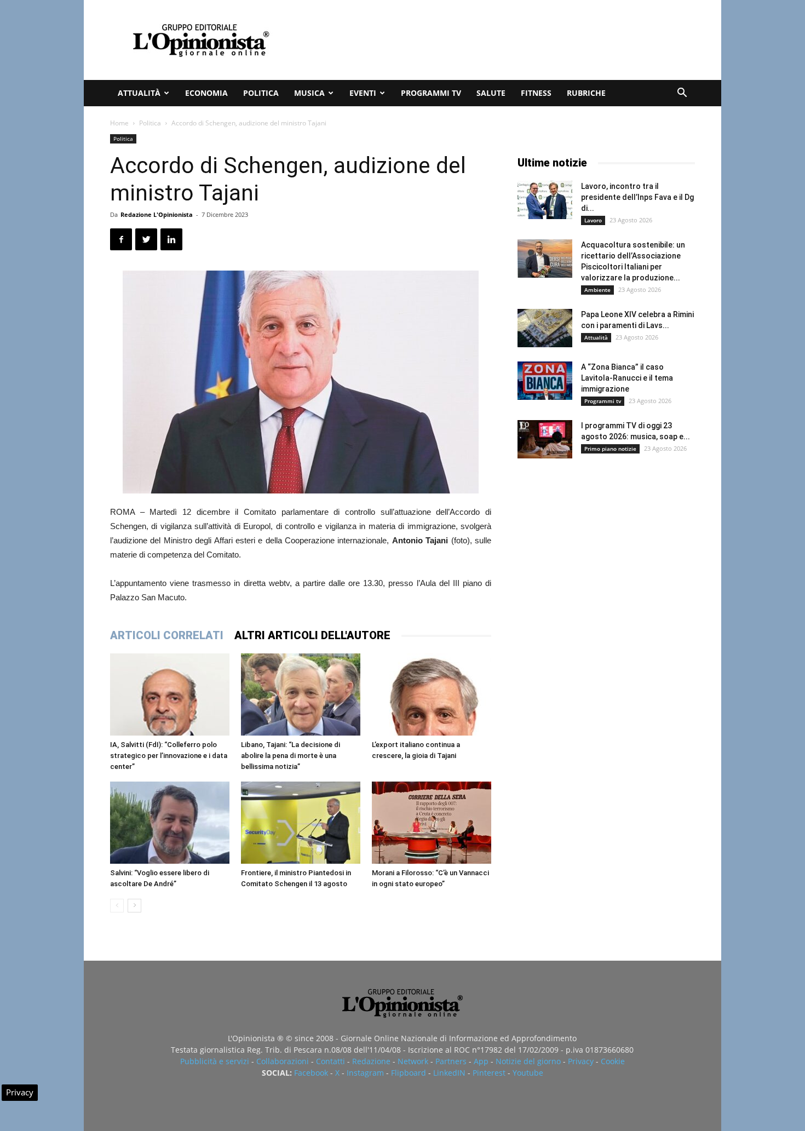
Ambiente (597, 290)
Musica (309, 93)
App (481, 1061)
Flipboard (408, 1072)
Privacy (581, 1061)
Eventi (362, 93)
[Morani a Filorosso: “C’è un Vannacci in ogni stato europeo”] (431, 823)
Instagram (365, 1072)
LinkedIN (449, 1072)
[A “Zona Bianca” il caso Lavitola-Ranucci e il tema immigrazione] (545, 380)
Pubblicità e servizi (214, 1061)
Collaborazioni (282, 1061)
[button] (682, 94)
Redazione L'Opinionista (156, 214)
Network (413, 1061)
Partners (451, 1061)
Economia (206, 93)
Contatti (330, 1061)
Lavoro (593, 220)
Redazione (371, 1061)
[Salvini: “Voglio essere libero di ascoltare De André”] (169, 823)
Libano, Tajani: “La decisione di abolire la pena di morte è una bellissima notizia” (290, 755)
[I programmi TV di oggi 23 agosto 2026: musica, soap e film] (545, 439)
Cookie (613, 1061)
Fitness (536, 93)
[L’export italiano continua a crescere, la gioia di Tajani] (431, 694)
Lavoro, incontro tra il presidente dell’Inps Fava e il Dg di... (637, 197)
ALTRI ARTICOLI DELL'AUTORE (312, 635)
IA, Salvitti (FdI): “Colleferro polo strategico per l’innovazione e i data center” (168, 755)
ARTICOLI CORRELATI (166, 635)
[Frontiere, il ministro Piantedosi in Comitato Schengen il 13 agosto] (300, 823)
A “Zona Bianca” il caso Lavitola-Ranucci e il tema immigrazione (627, 378)
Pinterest (489, 1072)
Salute (490, 93)
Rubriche (586, 93)
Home (119, 123)
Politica (261, 93)
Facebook (311, 1072)
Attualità (139, 93)
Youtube (528, 1072)
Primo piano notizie (610, 448)
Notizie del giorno (528, 1061)
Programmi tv (431, 93)
